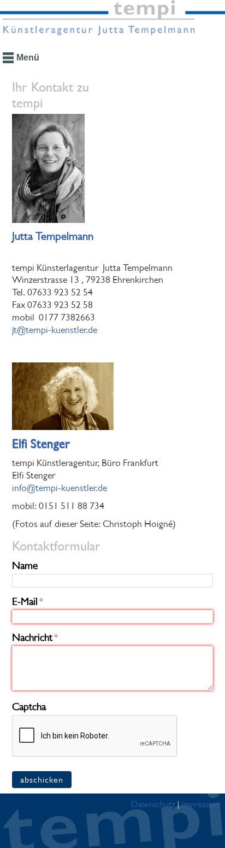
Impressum (200, 804)
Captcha (29, 706)
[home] (112, 22)
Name (25, 565)
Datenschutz (153, 804)
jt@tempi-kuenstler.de (54, 329)
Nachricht (32, 637)
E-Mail (25, 601)
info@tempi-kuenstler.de (59, 487)
